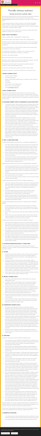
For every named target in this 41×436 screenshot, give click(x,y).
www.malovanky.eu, (6, 19)
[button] (35, 3)
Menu (39, 3)
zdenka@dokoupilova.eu (13, 87)
